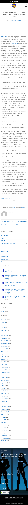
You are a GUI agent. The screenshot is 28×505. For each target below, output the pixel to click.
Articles (13, 207)
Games (2, 248)
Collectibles (4, 240)
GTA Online (4, 36)
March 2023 (4, 427)
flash (2, 472)
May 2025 (3, 359)
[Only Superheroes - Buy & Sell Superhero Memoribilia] (14, 6)
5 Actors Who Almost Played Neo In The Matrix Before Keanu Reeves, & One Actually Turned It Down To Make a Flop (16, 284)
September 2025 (5, 348)
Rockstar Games (14, 43)
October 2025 (4, 346)
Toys (2, 261)
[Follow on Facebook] (2, 461)
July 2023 (3, 417)
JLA (21, 472)
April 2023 (3, 425)
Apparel (3, 238)
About (7, 500)
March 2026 (4, 333)
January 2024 (4, 401)
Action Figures (4, 235)
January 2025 (4, 369)
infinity (13, 472)
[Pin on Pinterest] (18, 203)
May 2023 (3, 422)
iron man (17, 472)
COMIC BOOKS (5, 483)
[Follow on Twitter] (7, 461)
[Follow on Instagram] (5, 461)
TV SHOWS (3, 488)
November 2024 (5, 375)
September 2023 (5, 411)
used (10, 474)
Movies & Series (4, 251)
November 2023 (5, 406)
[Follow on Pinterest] (12, 461)
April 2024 (3, 393)
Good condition (7, 472)
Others (2, 254)
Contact (12, 500)
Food (2, 246)
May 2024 (3, 390)
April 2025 (3, 361)
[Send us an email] (9, 461)
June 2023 (3, 419)
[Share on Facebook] (10, 203)
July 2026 (3, 322)
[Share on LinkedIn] (20, 203)
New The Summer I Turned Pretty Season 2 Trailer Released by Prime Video (7, 223)
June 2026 (3, 325)
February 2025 (4, 367)
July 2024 (3, 385)
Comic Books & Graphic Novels (8, 243)
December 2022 (4, 435)
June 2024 (3, 388)
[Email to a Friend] (15, 203)
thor (7, 474)
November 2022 (5, 438)
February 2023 (4, 430)
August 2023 (4, 414)
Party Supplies (4, 256)
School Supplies (4, 259)
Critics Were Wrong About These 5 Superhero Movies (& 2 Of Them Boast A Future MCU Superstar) (15, 277)
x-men (13, 474)
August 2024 (4, 383)
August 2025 (4, 351)
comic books (13, 469)
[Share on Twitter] (13, 203)
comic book (8, 469)
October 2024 (4, 377)
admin (19, 20)
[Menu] (2, 5)
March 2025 (4, 364)
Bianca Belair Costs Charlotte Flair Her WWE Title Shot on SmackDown (21, 223)
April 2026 (3, 330)
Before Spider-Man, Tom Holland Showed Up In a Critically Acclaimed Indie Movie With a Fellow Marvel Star (16, 291)
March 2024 (4, 396)
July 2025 (3, 354)
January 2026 (4, 338)
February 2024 (4, 398)
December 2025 (4, 340)
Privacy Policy (18, 500)
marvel (24, 472)
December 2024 (4, 372)
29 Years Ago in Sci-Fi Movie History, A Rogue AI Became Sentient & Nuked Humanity (15, 297)
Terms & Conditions (14, 501)
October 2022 (4, 440)
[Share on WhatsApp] (8, 203)
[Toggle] (26, 243)
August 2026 (4, 319)
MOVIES (3, 486)
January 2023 (4, 433)
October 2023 (4, 409)
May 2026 (3, 327)
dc (17, 469)
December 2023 (4, 404)
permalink (23, 207)
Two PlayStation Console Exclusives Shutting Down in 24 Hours (15, 270)
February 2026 (4, 335)
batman (2, 469)
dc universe (21, 469)
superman (3, 474)
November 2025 (5, 343)
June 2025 (3, 356)
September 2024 (5, 380)
